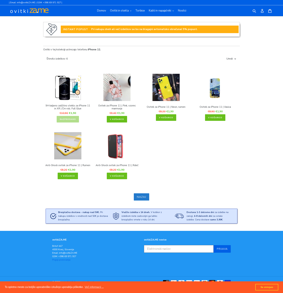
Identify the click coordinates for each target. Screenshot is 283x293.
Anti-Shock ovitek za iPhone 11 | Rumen (67, 165)
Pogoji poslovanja (61, 259)
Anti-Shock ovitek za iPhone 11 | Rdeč (117, 165)
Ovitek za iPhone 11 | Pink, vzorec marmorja (117, 107)
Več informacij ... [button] (94, 287)
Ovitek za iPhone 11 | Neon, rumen (166, 106)
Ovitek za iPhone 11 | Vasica (215, 106)
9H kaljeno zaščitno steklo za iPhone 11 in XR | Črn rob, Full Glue (68, 107)
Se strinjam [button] (267, 287)
